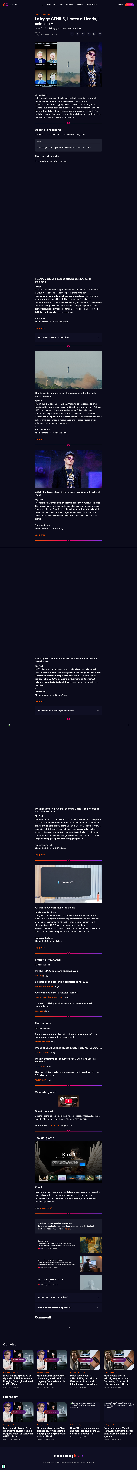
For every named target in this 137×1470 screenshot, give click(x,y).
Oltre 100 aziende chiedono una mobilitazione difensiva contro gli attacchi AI (85, 1431)
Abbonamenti (92, 5)
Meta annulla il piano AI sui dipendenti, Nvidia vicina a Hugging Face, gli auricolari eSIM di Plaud (18, 1380)
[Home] (42, 4)
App (61, 5)
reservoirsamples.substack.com (49, 997)
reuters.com (40, 1066)
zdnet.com (40, 1011)
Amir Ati (37, 32)
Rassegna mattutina (42, 15)
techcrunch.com (42, 1042)
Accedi (120, 5)
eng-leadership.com (44, 986)
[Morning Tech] (5, 4)
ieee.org (39, 975)
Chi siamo (69, 5)
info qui (67, 1229)
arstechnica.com (42, 1052)
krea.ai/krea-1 (46, 1208)
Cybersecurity (75, 1425)
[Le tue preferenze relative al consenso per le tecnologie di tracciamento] (3, 1466)
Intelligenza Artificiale (112, 1425)
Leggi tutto (40, 328)
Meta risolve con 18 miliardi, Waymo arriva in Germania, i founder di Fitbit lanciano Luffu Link (83, 1380)
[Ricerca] (19, 5)
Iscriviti (129, 5)
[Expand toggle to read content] (98, 337)
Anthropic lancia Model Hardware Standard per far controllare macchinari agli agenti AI (118, 1432)
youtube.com (54, 1125)
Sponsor (80, 5)
